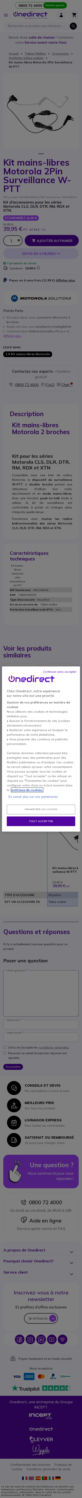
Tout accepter (41, 821)
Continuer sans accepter (60, 671)
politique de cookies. (27, 790)
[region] (41, 749)
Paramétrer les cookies (41, 809)
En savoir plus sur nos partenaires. (34, 797)
